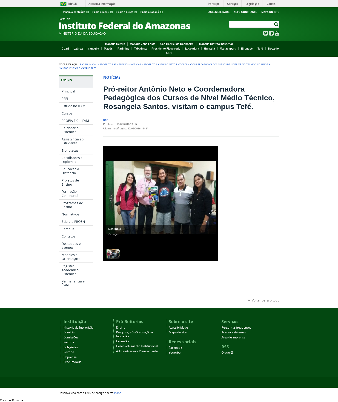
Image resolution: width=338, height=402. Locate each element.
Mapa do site (177, 332)
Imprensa (70, 357)
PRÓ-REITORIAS (108, 64)
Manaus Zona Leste (142, 44)
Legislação (252, 4)
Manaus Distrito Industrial (216, 44)
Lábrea (78, 48)
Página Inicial (88, 64)
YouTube (277, 33)
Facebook (271, 33)
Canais (271, 4)
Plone (117, 393)
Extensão (122, 341)
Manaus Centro (115, 44)
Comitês (69, 332)
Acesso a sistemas (233, 332)
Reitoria (68, 342)
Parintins (123, 48)
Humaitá (209, 48)
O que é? (227, 353)
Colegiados (70, 347)
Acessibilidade (218, 12)
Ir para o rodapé (151, 12)
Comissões (70, 337)
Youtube (174, 353)
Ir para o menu (102, 12)
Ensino (123, 64)
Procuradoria (72, 362)
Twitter (265, 33)
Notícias (135, 64)
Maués (108, 48)
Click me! (14, 400)
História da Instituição (78, 327)
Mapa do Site (270, 12)
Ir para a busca (126, 12)
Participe (214, 4)
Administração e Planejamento (137, 351)
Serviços (232, 4)
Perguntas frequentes (236, 327)
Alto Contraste (245, 12)
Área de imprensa (233, 337)
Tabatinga (140, 48)
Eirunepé (247, 48)
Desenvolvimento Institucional (137, 346)
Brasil (72, 4)
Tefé (260, 48)
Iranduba (93, 48)
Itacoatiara (192, 48)
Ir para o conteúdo (75, 12)
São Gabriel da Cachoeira (177, 44)
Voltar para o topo (265, 300)
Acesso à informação (102, 4)
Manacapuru (228, 48)
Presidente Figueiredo (166, 48)
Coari (65, 48)
